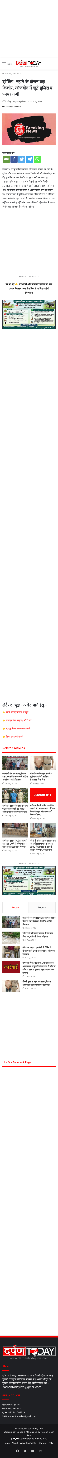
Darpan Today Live (33, 1428)
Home (7, 73)
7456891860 (41, 1438)
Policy (51, 1443)
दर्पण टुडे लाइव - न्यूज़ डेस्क (16, 101)
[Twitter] (21, 159)
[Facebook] (14, 159)
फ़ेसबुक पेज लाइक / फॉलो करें (19, 720)
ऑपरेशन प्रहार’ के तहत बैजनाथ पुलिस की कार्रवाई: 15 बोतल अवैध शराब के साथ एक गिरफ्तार (15, 808)
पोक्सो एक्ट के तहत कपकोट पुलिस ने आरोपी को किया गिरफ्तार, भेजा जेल (41, 776)
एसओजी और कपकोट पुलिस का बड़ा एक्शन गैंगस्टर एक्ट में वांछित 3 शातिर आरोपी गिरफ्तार (15, 776)
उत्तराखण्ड (17, 73)
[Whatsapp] (37, 159)
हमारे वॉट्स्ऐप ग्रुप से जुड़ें (17, 712)
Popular (42, 907)
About (15, 1443)
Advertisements (28, 1443)
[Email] (6, 159)
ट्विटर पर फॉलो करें (14, 736)
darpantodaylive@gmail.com (21, 1387)
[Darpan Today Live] (29, 63)
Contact (42, 1443)
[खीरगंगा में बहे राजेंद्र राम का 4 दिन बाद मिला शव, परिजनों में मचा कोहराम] (11, 938)
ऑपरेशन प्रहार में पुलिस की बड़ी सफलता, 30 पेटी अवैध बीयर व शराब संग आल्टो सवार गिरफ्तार (14, 843)
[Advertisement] (29, 29)
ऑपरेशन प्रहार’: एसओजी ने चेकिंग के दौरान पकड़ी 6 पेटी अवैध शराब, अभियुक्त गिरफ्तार (39, 950)
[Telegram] (29, 159)
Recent (16, 907)
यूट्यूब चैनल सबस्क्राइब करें (18, 728)
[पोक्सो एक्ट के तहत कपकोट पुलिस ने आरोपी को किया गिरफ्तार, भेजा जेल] (43, 763)
